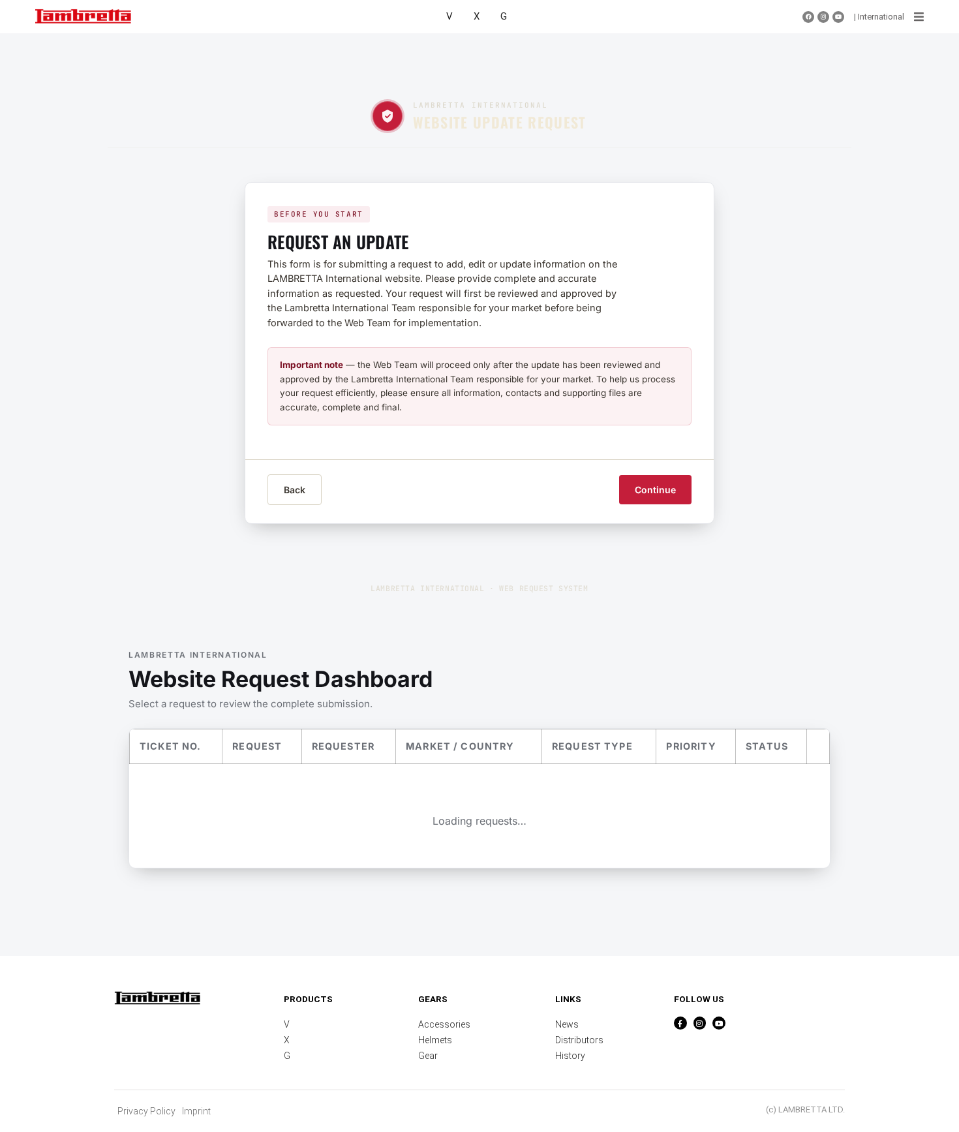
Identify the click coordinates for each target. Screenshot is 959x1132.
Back (294, 489)
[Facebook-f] (680, 1023)
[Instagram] (823, 17)
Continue (655, 489)
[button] (919, 17)
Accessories (444, 1024)
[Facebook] (808, 17)
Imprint (196, 1111)
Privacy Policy (146, 1111)
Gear (428, 1055)
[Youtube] (838, 17)
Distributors (579, 1040)
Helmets (435, 1040)
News (567, 1024)
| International (879, 17)
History (570, 1055)
